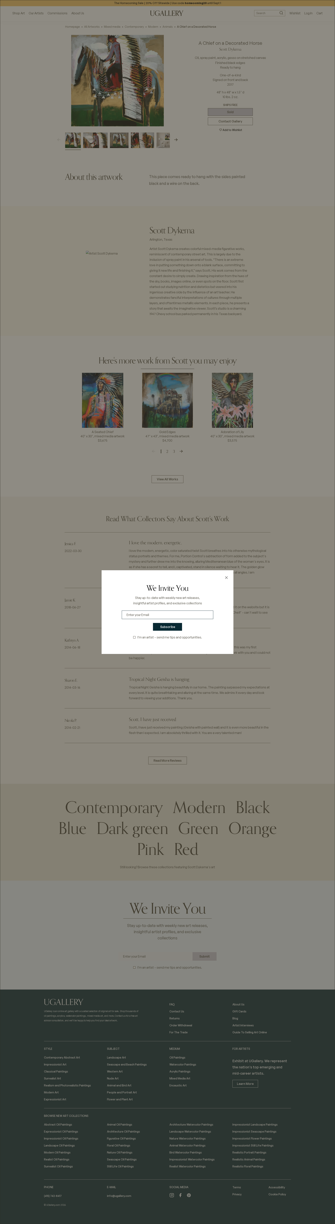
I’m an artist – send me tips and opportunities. (169, 637)
